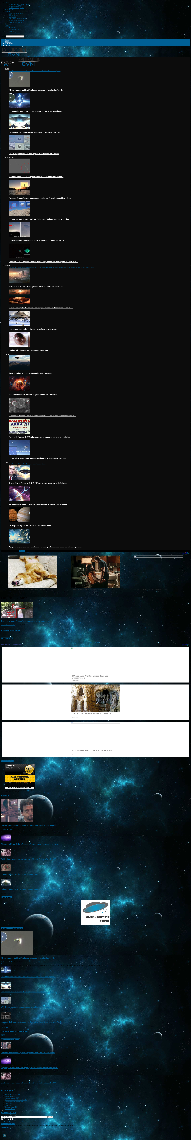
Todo (10, 71)
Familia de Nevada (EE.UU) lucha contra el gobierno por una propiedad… (39, 437)
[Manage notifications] (4, 1135)
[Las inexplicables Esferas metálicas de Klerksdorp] (19, 346)
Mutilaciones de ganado (16, 20)
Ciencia (7, 26)
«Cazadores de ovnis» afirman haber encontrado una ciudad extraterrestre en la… (42, 416)
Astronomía (12, 27)
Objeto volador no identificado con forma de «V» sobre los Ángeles (36, 90)
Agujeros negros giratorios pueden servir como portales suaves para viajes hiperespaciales (45, 547)
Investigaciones (9, 9)
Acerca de (8, 42)
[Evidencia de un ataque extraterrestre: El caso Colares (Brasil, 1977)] (6, 855)
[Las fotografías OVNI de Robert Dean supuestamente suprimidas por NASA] (6, 885)
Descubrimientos (14, 29)
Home (7, 40)
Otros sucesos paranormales (17, 22)
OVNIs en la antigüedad (16, 8)
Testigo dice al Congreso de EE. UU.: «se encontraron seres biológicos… (38, 483)
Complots (8, 24)
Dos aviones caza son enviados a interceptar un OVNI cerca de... (27, 992)
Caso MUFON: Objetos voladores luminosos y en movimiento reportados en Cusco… (43, 262)
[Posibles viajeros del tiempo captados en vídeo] (6, 870)
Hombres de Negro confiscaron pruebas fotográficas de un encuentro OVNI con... (34, 1022)
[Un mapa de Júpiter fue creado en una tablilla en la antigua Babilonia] (19, 522)
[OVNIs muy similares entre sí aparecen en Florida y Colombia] (19, 150)
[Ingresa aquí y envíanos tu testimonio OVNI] (95, 924)
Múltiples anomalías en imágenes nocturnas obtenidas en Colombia (36, 177)
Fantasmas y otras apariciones (18, 18)
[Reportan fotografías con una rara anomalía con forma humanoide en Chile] (19, 194)
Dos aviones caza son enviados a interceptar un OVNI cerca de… (35, 132)
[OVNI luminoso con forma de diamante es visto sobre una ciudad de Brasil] (19, 107)
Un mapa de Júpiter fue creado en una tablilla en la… (31, 525)
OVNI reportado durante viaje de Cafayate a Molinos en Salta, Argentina (39, 219)
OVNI (7, 2)
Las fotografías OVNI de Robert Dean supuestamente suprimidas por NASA (32, 889)
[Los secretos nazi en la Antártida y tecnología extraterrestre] (19, 325)
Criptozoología (13, 15)
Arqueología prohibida (16, 13)
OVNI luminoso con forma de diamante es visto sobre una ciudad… (36, 111)
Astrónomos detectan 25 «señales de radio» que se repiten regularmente (38, 504)
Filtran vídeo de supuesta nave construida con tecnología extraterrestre (37, 458)
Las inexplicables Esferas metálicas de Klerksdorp (29, 350)
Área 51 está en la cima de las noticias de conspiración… (31, 373)
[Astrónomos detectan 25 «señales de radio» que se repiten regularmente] (19, 500)
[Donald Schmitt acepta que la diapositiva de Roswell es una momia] (17, 821)
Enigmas (7, 11)
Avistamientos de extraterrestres (19, 4)
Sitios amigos (9, 43)
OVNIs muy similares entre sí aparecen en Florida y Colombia (34, 154)
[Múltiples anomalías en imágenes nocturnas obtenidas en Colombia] (19, 173)
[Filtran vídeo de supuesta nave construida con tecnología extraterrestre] (19, 454)
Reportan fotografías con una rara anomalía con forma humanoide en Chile (40, 198)
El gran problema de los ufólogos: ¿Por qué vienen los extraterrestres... (29, 844)
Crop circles (12, 17)
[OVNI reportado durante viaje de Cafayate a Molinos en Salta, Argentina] (19, 215)
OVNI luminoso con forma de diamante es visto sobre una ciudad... (28, 977)
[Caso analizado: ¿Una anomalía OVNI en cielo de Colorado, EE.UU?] (19, 236)
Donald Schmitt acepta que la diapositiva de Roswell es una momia (28, 825)
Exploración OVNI (7, 829)
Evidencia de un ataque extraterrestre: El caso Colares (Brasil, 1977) (28, 859)
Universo (12, 31)
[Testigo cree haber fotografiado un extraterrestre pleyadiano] (17, 617)
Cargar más (4, 1027)
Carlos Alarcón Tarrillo (8, 625)
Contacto (7, 45)
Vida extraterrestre (14, 33)
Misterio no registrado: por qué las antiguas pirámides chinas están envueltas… (41, 308)
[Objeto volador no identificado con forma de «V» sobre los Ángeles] (19, 86)
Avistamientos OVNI (15, 6)
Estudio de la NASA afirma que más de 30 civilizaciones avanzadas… (37, 287)
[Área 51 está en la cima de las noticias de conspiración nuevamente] (19, 369)
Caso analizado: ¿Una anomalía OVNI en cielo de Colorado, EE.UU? (37, 240)
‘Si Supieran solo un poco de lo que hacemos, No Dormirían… (34, 395)
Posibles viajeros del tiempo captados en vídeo (19, 874)
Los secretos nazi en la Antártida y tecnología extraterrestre (33, 329)
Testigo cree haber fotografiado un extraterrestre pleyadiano (25, 621)
